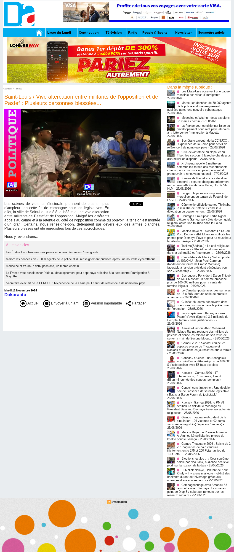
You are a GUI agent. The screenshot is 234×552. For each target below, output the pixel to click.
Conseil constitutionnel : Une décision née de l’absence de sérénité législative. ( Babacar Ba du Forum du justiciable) (199, 391)
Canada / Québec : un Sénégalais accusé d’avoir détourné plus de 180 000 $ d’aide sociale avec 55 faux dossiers (198, 361)
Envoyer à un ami (64, 303)
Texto (19, 88)
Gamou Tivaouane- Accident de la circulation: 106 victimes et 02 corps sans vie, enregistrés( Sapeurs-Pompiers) (196, 421)
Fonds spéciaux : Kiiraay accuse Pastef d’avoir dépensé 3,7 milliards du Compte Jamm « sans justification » (197, 317)
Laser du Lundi (59, 32)
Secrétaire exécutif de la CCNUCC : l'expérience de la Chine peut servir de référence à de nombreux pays (76, 283)
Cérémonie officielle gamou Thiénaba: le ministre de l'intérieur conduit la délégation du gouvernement (199, 208)
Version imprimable (106, 303)
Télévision (114, 32)
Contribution (89, 32)
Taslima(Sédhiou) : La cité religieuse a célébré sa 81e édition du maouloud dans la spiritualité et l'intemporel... (198, 249)
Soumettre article (211, 32)
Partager (138, 303)
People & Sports (155, 32)
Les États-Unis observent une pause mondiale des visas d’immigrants (52, 252)
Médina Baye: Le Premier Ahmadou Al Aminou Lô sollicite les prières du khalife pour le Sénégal (197, 436)
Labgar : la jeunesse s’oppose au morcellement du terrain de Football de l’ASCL (197, 196)
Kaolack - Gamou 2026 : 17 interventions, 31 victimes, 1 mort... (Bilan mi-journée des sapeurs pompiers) (195, 376)
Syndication (119, 502)
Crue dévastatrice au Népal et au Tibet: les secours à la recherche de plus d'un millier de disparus (199, 155)
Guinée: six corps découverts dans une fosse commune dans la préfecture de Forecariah (198, 305)
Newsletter (183, 32)
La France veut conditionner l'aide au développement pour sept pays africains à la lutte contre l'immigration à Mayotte (198, 129)
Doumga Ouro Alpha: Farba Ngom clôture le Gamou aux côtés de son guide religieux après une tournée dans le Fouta (199, 219)
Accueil (7, 88)
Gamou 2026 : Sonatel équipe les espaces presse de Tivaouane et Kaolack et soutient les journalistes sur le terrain (199, 346)
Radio (132, 32)
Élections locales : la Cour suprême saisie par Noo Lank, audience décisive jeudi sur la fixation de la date (198, 462)
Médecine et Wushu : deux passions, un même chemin (42, 266)
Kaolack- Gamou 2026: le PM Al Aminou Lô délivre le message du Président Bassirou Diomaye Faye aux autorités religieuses (199, 408)
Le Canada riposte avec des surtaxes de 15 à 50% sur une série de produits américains (199, 294)
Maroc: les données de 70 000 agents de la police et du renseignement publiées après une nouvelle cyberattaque (80, 259)
